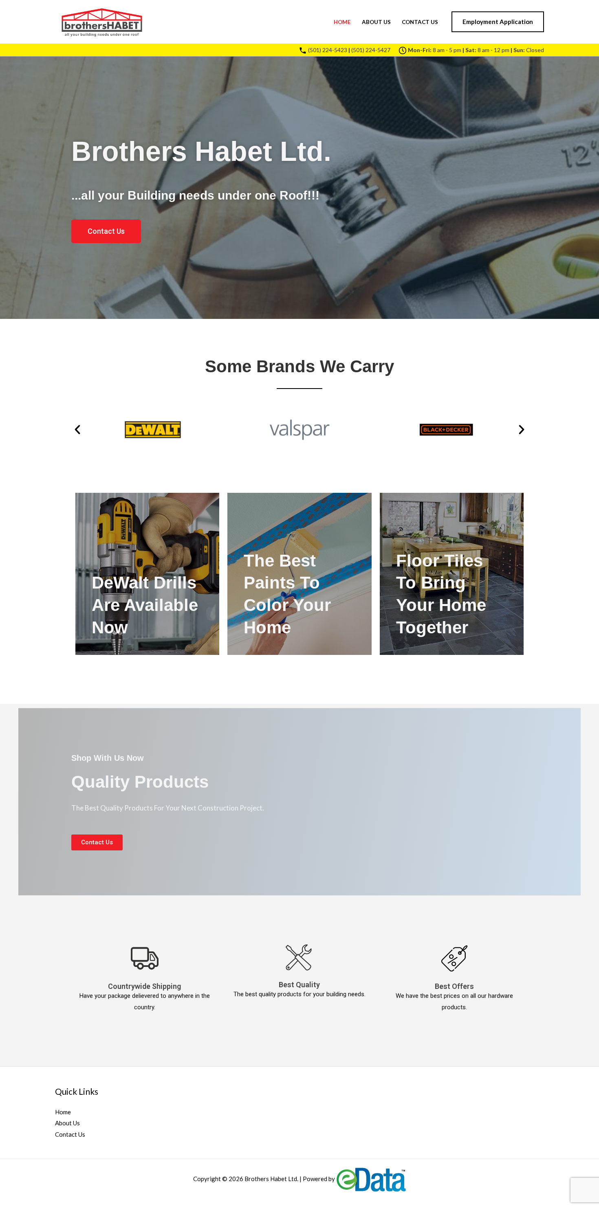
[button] (497, 21)
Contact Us (420, 22)
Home (342, 22)
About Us (376, 22)
